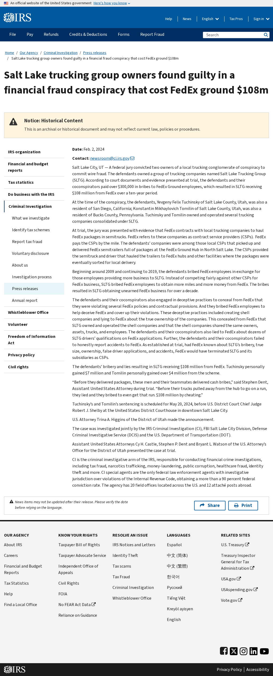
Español (174, 545)
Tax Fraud (121, 577)
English (208, 18)
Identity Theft (125, 555)
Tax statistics (21, 182)
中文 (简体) (177, 555)
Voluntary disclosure (30, 253)
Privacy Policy (229, 669)
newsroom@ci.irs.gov (109, 158)
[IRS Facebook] (224, 650)
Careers (11, 555)
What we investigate (31, 218)
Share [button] (214, 505)
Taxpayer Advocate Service (82, 555)
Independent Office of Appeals (78, 569)
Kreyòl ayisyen (180, 609)
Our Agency (29, 52)
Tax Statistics (16, 583)
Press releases (94, 52)
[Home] (17, 15)
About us (20, 265)
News (187, 18)
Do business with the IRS (31, 194)
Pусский (174, 587)
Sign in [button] (259, 18)
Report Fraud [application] (152, 34)
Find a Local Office (20, 604)
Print (247, 505)
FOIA (62, 594)
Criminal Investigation (61, 52)
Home (9, 52)
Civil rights (18, 367)
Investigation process (32, 277)
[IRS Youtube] (264, 650)
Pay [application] (30, 34)
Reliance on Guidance (77, 615)
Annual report (25, 300)
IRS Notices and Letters (134, 545)
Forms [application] (124, 34)
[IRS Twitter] (234, 650)
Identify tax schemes (31, 230)
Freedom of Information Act (31, 340)
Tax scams (122, 566)
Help (168, 18)
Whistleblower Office (28, 312)
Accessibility (257, 669)
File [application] (12, 34)
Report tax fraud (27, 241)
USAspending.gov (236, 589)
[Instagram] (243, 650)
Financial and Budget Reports (23, 569)
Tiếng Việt (176, 598)
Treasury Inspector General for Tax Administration (238, 562)
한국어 (173, 577)
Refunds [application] (51, 34)
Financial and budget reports (28, 167)
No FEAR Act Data (74, 604)
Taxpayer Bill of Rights (79, 545)
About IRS (13, 545)
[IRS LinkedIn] (254, 650)
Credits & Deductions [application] (88, 34)
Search (265, 35)
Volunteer (17, 324)
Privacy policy (21, 355)
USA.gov (228, 579)
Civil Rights (68, 583)
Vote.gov (229, 600)
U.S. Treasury (232, 545)
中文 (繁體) (177, 566)
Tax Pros (236, 18)
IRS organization (24, 152)
